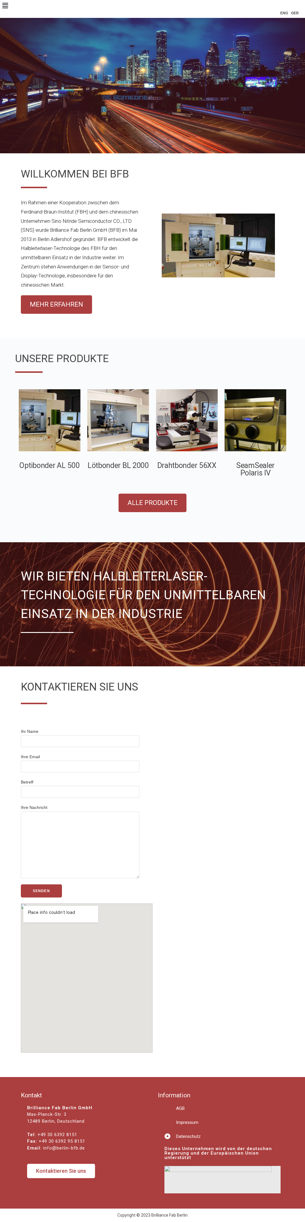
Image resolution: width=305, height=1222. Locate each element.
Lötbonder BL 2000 (118, 465)
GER (295, 13)
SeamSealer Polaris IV (255, 469)
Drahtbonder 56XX (187, 465)
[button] (56, 304)
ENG (284, 13)
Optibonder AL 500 (49, 465)
